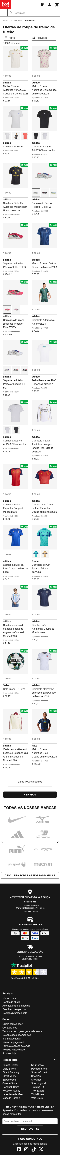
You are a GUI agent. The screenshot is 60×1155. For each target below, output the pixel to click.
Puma (35, 561)
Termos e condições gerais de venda (22, 1031)
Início (5, 20)
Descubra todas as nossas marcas (30, 875)
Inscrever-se (30, 1128)
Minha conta (9, 998)
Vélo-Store (37, 1098)
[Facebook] (18, 1150)
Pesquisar (19, 13)
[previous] (2, 842)
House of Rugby (11, 1090)
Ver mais (30, 794)
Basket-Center (10, 1065)
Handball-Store (10, 1087)
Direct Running (10, 1072)
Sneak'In (36, 1076)
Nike (34, 745)
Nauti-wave (37, 1065)
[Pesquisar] (11, 12)
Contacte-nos (30, 901)
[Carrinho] (56, 4)
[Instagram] (26, 1150)
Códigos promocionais (14, 1013)
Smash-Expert (39, 1072)
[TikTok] (33, 1150)
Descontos (16, 20)
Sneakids (36, 1079)
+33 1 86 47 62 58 (30, 911)
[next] (58, 842)
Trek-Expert (37, 1090)
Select (6, 685)
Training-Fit (37, 1087)
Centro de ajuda (11, 1002)
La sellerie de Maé (12, 1094)
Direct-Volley (9, 1076)
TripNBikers (37, 1094)
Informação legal (11, 1038)
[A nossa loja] (42, 4)
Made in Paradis (11, 1098)
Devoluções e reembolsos (16, 1035)
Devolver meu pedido (14, 1009)
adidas (7, 82)
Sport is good (38, 1083)
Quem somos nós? (12, 1024)
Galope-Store (9, 1083)
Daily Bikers (9, 1068)
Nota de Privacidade (13, 1049)
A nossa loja (9, 1053)
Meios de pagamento (13, 1042)
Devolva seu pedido (30, 958)
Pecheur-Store (39, 1068)
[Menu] (3, 13)
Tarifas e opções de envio (16, 1046)
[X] (41, 1150)
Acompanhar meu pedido (16, 1005)
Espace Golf (9, 1079)
